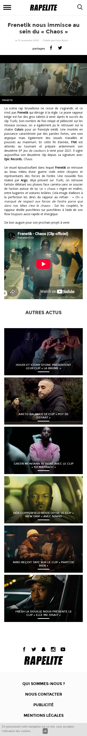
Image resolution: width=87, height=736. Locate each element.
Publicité (43, 705)
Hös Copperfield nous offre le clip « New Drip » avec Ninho (43, 514)
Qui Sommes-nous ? (43, 683)
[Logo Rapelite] (43, 8)
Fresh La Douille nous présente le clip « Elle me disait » (43, 613)
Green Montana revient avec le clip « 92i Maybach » (43, 465)
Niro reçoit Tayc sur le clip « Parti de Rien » (43, 564)
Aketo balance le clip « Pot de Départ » (44, 416)
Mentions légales (44, 715)
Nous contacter (43, 694)
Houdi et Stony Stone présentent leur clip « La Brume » (43, 366)
